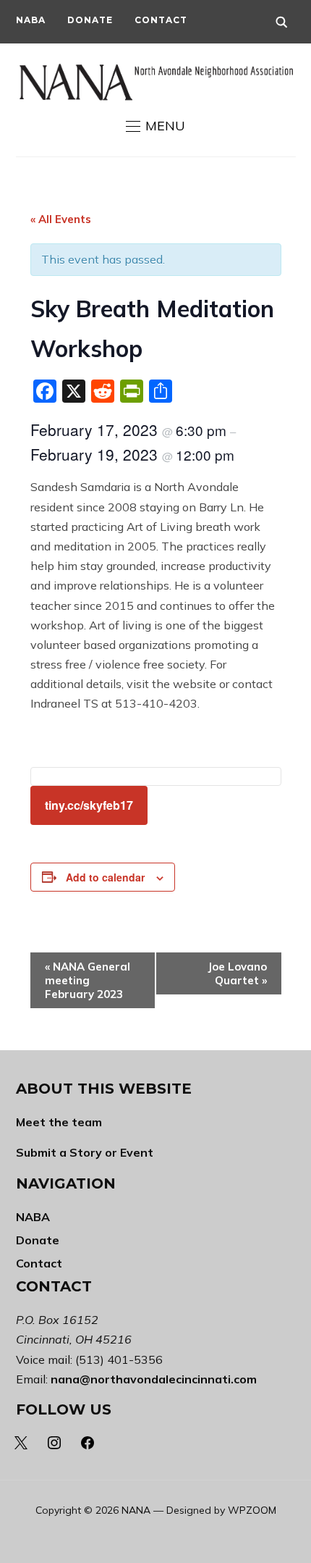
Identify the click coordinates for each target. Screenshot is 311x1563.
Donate (90, 19)
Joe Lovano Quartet (237, 973)
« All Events (60, 219)
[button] (155, 126)
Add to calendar (105, 877)
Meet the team (59, 1122)
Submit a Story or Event (84, 1152)
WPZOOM (252, 1510)
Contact (161, 19)
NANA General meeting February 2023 (87, 980)
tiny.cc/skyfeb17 (89, 805)
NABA (31, 19)
